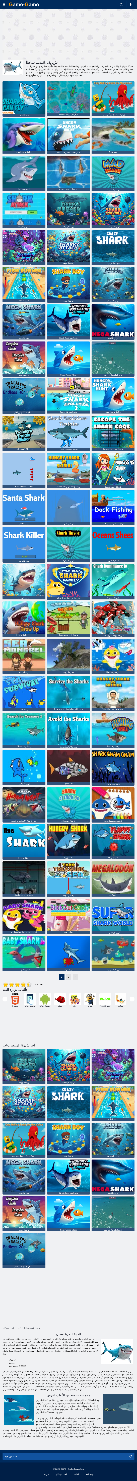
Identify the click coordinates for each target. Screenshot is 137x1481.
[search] (130, 1456)
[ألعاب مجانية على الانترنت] (24, 4)
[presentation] (5, 999)
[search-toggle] (121, 4)
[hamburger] (4, 4)
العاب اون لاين (61, 1474)
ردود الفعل (89, 1474)
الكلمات (76, 1474)
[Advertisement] (36, 34)
